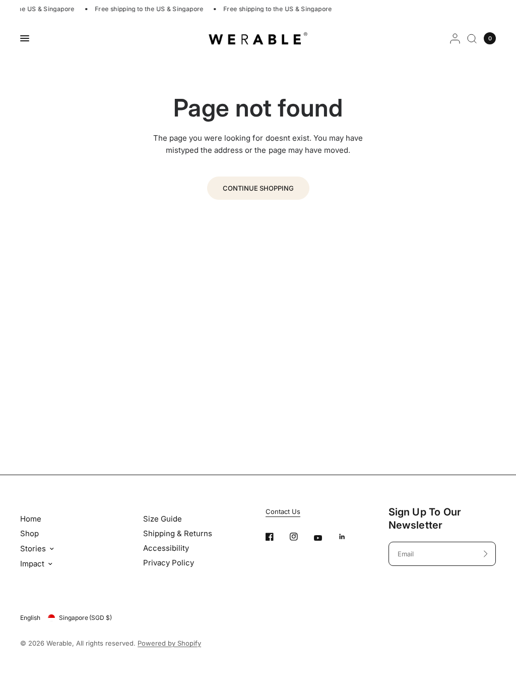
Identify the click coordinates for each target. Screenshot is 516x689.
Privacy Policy (168, 562)
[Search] (472, 38)
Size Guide (162, 519)
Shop (29, 533)
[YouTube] (325, 538)
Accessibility (166, 548)
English (30, 617)
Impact (32, 563)
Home (30, 519)
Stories (33, 548)
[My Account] (455, 38)
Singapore (85, 617)
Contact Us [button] (283, 511)
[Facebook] (277, 537)
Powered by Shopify (169, 643)
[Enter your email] (486, 554)
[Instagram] (301, 537)
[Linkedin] (349, 537)
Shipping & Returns (177, 533)
